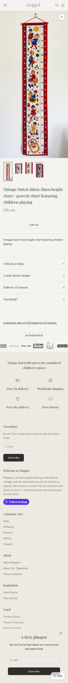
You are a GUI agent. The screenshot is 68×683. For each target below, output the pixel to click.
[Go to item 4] (39, 170)
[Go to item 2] (18, 168)
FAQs (6, 521)
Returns (8, 532)
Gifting (7, 538)
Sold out (33, 224)
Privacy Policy (11, 616)
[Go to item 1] (8, 171)
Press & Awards (12, 574)
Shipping (8, 526)
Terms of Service (13, 622)
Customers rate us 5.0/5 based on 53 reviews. (30, 322)
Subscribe (33, 671)
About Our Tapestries (15, 568)
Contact (8, 544)
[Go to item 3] (29, 168)
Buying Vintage (12, 628)
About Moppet (11, 562)
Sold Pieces (10, 592)
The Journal (10, 598)
